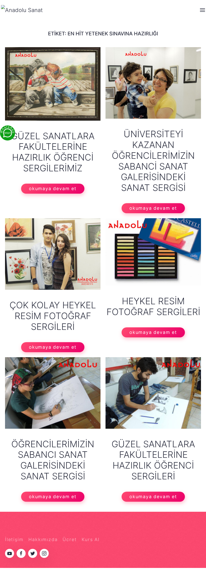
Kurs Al (90, 539)
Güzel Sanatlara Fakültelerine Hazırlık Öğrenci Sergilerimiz (52, 152)
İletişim (14, 539)
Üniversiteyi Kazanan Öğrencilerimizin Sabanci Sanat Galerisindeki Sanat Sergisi (153, 160)
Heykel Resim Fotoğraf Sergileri (153, 306)
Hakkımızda (43, 539)
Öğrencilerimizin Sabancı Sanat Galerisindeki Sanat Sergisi (52, 460)
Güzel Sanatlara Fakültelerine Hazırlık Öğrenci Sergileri (153, 460)
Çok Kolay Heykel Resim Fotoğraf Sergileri (53, 316)
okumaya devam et (53, 188)
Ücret (70, 539)
